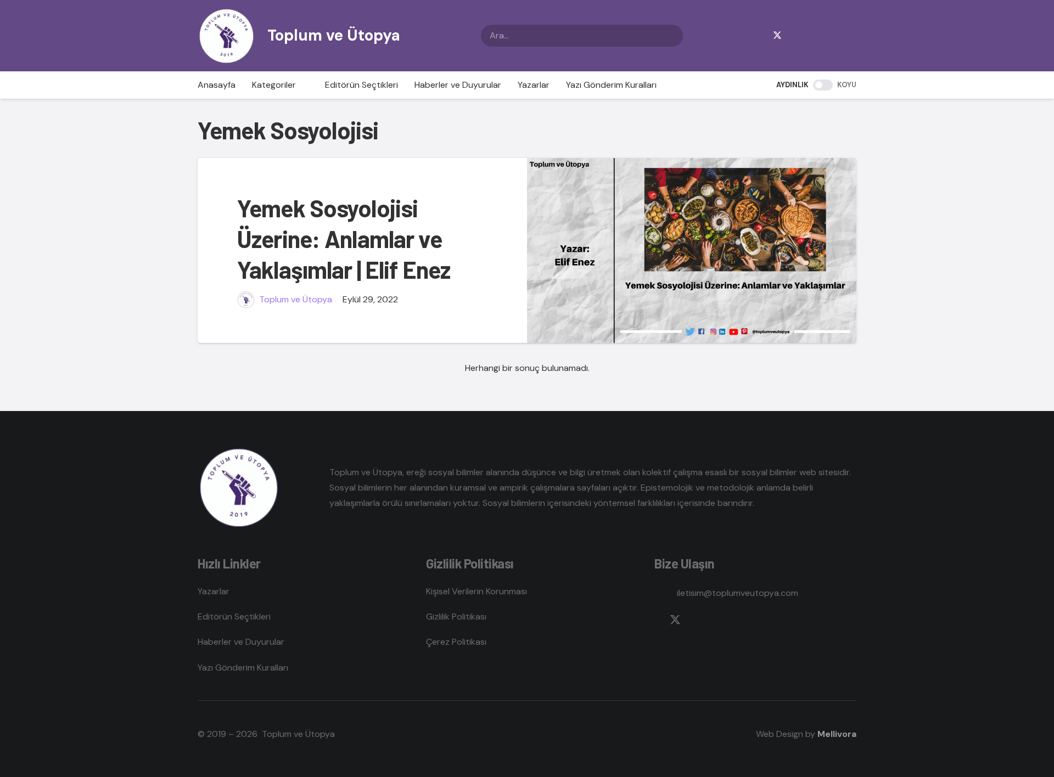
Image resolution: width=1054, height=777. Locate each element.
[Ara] (672, 36)
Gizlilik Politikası (456, 616)
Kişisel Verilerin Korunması (476, 591)
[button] (302, 85)
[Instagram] (795, 35)
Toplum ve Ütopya (295, 299)
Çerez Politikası (456, 642)
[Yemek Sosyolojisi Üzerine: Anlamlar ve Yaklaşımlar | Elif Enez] (691, 251)
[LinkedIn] (830, 35)
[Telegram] (812, 35)
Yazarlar (213, 591)
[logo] (226, 36)
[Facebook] (760, 35)
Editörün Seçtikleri (234, 616)
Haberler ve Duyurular (241, 642)
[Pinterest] (847, 35)
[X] (777, 35)
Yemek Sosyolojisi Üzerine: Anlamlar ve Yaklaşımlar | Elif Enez (343, 239)
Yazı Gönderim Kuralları (243, 667)
